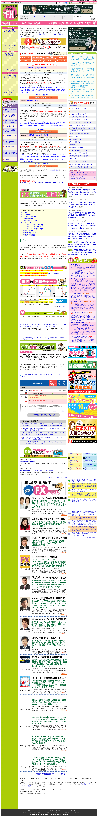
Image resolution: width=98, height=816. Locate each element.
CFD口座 (73, 158)
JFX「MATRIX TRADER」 (9, 141)
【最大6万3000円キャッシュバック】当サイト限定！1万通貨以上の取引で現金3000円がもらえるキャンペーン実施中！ (83, 266)
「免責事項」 (85, 787)
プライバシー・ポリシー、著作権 (46, 806)
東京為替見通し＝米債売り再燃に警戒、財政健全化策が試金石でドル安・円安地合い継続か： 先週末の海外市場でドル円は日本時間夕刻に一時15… (84, 486)
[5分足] (26, 302)
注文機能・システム (76, 144)
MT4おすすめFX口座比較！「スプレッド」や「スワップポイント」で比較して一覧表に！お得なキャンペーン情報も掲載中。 (43, 433)
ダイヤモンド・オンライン (40, 808)
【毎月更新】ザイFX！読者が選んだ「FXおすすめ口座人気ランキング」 (43, 183)
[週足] (46, 299)
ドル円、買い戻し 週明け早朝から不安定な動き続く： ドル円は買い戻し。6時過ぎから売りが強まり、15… (84, 481)
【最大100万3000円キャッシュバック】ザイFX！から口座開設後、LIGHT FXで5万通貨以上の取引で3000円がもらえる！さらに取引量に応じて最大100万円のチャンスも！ (83, 339)
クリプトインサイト (69, 808)
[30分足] (41, 302)
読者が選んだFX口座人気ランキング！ (82, 164)
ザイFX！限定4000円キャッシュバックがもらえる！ (10, 92)
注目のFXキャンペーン (77, 105)
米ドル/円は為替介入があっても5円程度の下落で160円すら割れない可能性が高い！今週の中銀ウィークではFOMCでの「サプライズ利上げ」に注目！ (49, 740)
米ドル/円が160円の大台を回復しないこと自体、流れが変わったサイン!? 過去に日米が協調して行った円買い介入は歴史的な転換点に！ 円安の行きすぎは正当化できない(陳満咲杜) (84, 522)
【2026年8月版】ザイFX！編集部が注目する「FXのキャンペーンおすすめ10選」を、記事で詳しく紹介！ (43, 429)
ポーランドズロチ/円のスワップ (79, 125)
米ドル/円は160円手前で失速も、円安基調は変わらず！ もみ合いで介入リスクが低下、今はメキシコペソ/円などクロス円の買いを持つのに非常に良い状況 (49, 604)
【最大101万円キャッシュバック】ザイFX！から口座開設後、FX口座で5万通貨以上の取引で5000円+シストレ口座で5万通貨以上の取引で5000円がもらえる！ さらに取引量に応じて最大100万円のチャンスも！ (83, 316)
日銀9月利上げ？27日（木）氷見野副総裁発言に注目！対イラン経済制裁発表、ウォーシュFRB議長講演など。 (49, 543)
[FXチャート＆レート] (61, 300)
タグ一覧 (65, 806)
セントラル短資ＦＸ (63, 306)
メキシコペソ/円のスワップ (78, 117)
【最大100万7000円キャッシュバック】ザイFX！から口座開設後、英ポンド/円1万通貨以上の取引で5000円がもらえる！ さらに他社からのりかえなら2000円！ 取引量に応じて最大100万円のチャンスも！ (83, 306)
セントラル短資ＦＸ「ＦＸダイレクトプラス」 (11, 153)
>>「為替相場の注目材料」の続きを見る (43, 415)
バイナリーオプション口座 (78, 161)
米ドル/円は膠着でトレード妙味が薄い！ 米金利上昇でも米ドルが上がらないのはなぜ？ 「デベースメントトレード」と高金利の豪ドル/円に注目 (49, 504)
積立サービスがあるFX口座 (78, 147)
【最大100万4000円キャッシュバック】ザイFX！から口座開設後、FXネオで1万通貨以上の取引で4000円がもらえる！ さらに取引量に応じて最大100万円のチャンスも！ (83, 273)
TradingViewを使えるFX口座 (79, 150)
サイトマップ (58, 806)
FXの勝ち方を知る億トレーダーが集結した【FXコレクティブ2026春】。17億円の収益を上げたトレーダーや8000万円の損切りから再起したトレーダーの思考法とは (49, 761)
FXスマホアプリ (75, 142)
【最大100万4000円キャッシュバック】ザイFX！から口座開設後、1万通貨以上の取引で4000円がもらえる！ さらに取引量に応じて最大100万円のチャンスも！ (83, 296)
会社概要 (34, 806)
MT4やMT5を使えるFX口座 (78, 153)
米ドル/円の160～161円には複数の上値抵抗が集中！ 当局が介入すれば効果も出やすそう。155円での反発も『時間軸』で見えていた (48, 644)
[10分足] (31, 302)
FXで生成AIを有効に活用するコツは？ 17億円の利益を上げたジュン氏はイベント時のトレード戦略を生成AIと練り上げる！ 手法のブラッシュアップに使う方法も (49, 684)
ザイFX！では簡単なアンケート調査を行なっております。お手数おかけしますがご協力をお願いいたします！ (43, 442)
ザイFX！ (77, 808)
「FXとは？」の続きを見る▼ (43, 262)
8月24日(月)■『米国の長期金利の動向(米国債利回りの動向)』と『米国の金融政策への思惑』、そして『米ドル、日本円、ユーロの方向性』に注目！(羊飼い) (84, 513)
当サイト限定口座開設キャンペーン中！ (10, 76)
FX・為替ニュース (75, 139)
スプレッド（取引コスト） (78, 108)
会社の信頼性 (74, 136)
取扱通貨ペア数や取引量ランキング (81, 133)
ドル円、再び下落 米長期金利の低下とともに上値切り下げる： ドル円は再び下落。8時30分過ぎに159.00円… (84, 500)
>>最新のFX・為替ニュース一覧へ (58, 477)
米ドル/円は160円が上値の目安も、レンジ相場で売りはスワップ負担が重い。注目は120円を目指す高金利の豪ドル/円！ (49, 624)
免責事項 (28, 806)
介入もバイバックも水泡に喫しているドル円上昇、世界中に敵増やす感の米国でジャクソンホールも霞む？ (49, 524)
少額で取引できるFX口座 (77, 131)
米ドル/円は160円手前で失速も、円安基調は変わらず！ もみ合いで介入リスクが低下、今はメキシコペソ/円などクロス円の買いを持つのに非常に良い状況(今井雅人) (84, 528)
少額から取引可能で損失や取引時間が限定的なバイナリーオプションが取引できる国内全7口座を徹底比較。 (43, 438)
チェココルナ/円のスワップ (78, 119)
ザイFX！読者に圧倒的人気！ (10, 54)
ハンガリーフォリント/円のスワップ (81, 122)
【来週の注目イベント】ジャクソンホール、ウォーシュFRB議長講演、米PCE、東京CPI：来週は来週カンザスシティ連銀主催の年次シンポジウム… (84, 495)
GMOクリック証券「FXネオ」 (10, 110)
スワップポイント (75, 111)
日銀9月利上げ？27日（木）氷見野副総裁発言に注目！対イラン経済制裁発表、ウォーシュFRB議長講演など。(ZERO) (84, 534)
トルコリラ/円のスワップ (77, 114)
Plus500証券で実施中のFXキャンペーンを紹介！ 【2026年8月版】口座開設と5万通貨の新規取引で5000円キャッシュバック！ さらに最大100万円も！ (49, 720)
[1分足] (22, 302)
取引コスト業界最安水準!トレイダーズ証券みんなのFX (10, 47)
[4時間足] (51, 302)
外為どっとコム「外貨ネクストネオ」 (11, 121)
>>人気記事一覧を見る (91, 537)
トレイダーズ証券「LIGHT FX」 (10, 130)
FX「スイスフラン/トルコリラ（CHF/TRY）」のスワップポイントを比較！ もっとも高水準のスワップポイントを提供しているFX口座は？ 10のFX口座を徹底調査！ (49, 563)
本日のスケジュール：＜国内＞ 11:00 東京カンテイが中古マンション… (84, 490)
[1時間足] (46, 302)
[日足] (41, 299)
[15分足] (36, 302)
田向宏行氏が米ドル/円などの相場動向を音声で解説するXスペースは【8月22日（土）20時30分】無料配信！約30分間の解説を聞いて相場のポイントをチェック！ (49, 663)
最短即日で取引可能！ (39, 273)
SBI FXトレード (9, 126)
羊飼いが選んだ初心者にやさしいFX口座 (82, 128)
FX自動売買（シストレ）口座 (79, 156)
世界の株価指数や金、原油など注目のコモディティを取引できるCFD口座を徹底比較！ (82, 91)
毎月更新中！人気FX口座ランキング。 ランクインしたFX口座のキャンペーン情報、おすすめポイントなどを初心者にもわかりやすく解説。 (43, 424)
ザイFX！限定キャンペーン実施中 (10, 30)
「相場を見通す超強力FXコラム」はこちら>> (51, 774)
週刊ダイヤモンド (51, 808)
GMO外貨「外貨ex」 (10, 147)
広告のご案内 (72, 806)
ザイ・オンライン (60, 808)
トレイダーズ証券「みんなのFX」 (10, 115)
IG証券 (7, 159)
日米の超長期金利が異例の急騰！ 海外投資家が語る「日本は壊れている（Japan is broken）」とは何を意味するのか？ (49, 702)
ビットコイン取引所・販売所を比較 (81, 167)
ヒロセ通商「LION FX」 (10, 136)
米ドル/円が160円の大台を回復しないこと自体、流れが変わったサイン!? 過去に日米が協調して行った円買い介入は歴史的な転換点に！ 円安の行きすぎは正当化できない (49, 584)
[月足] (51, 299)
